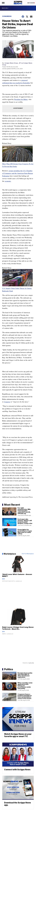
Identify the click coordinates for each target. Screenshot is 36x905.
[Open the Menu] (3, 2)
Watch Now (30, 2)
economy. (8, 181)
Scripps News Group (11, 63)
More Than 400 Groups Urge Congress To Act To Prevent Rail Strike (17, 165)
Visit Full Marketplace (28, 553)
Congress (7, 16)
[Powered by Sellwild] (31, 663)
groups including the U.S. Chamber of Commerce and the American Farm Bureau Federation (17, 173)
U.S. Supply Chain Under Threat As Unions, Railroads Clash (17, 289)
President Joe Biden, (21, 99)
